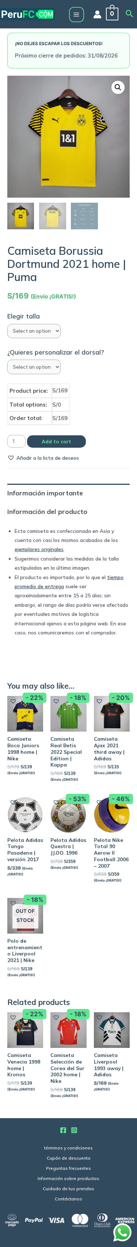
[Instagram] (74, 1130)
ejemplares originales (39, 549)
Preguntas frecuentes (68, 1168)
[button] (43, 457)
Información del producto (47, 511)
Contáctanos (68, 1199)
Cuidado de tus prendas (68, 1188)
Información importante (45, 493)
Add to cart (56, 441)
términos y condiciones (68, 1148)
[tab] (68, 493)
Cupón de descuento (69, 1158)
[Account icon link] (97, 14)
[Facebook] (63, 1130)
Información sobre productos (68, 1178)
